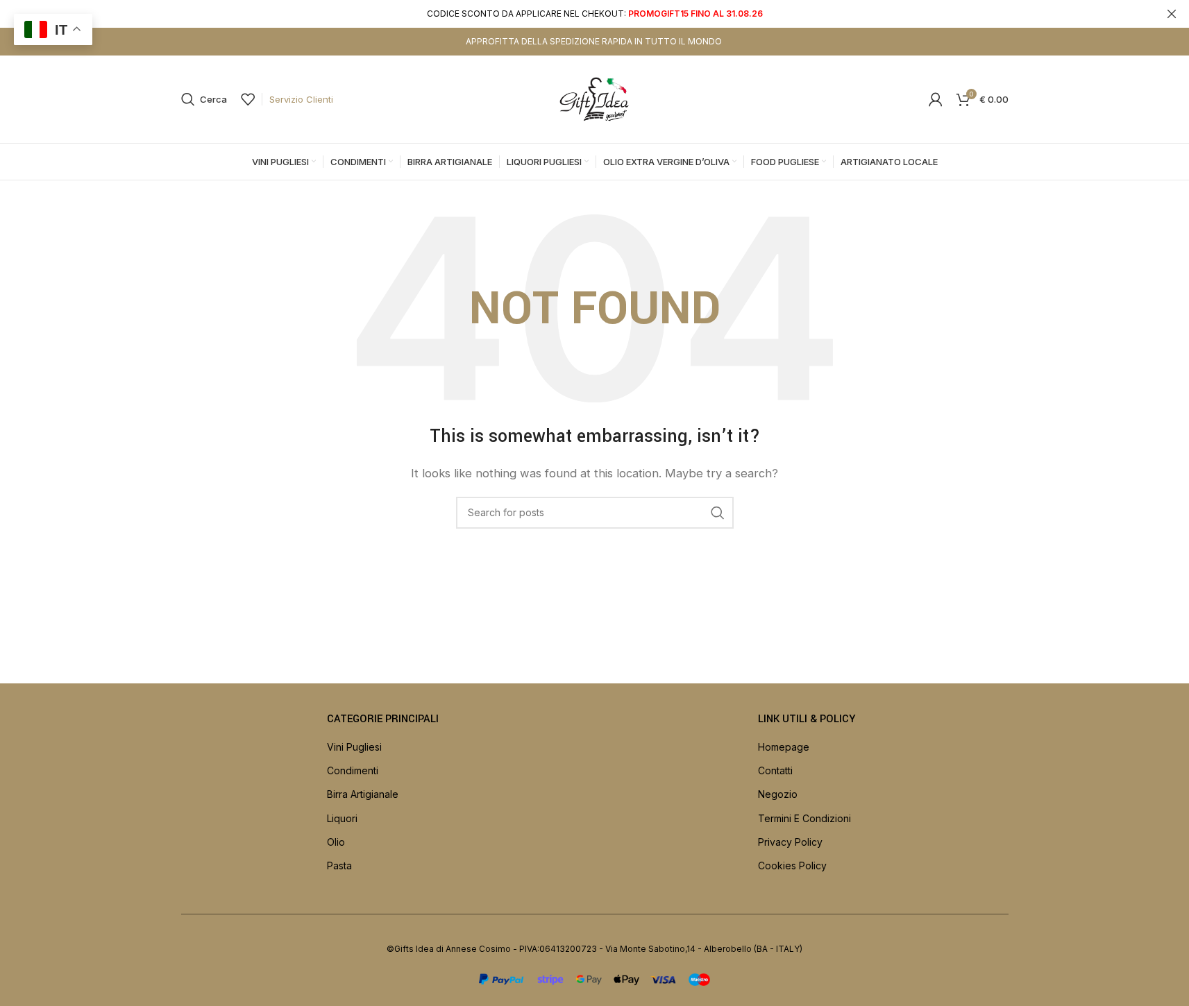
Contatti (775, 770)
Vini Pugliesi (354, 747)
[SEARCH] (718, 513)
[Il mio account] (936, 99)
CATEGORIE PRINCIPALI (383, 719)
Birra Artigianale (362, 794)
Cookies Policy (792, 865)
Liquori (342, 818)
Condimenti (352, 770)
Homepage (783, 747)
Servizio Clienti (301, 99)
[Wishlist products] (248, 99)
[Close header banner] (1171, 14)
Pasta (339, 865)
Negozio (778, 794)
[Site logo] (595, 98)
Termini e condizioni (804, 818)
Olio (336, 842)
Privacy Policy (790, 842)
